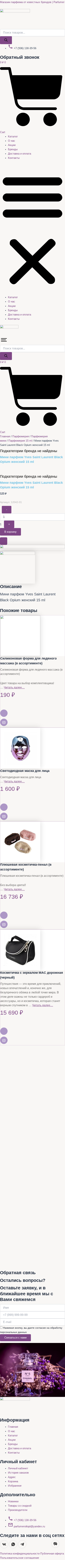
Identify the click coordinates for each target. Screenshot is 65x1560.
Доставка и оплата (19, 153)
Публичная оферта (52, 1553)
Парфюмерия (20, 436)
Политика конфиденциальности (20, 1553)
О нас (11, 140)
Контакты (14, 157)
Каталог (13, 136)
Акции (12, 145)
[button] (32, 229)
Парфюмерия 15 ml (20, 440)
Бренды (13, 149)
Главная (5, 436)
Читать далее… (14, 687)
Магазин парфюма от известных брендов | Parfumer (32, 2)
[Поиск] (6, 40)
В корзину (10, 531)
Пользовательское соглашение (19, 1557)
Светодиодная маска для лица (24, 771)
